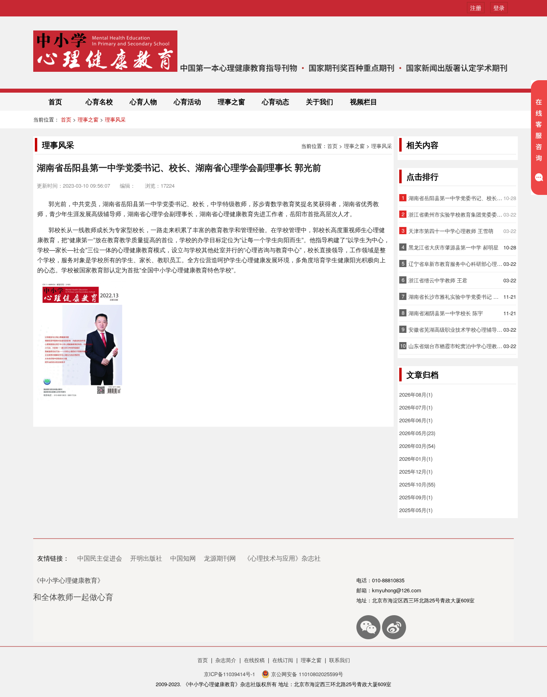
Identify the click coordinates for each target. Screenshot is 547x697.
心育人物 (143, 101)
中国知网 (183, 558)
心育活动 (187, 101)
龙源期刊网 (220, 558)
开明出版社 (146, 558)
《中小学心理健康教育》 (68, 580)
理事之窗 (231, 101)
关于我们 (319, 101)
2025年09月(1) (415, 497)
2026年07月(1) (415, 407)
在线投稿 (254, 660)
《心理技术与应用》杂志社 (282, 558)
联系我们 (339, 660)
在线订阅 (282, 660)
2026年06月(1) (415, 420)
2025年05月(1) (415, 510)
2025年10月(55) (417, 484)
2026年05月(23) (417, 433)
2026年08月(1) (415, 394)
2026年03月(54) (417, 446)
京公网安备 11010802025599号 (306, 674)
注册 (475, 8)
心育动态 (275, 101)
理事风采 (115, 119)
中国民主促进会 (99, 558)
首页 (55, 101)
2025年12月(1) (415, 471)
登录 (499, 8)
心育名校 (99, 101)
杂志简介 (225, 660)
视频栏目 (363, 101)
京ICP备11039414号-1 (230, 674)
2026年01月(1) (415, 458)
